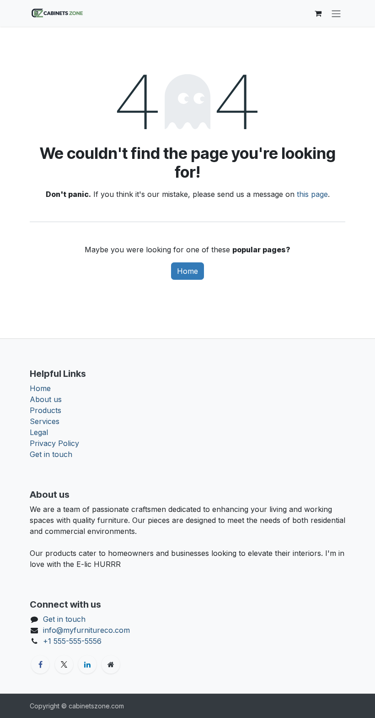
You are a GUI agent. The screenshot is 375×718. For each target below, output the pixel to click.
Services (44, 421)
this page (312, 194)
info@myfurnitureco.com (86, 630)
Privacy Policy (54, 443)
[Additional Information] (111, 664)
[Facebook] (40, 664)
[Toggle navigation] (336, 13)
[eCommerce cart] (318, 13)
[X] (64, 664)
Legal (39, 432)
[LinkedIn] (87, 664)
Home (187, 271)
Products (45, 410)
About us (46, 399)
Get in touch (51, 454)
